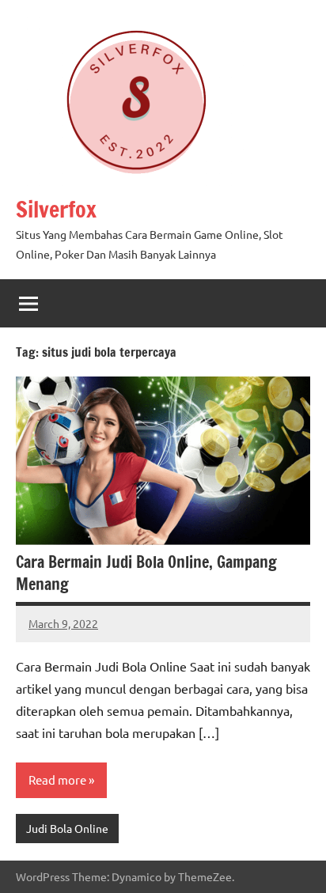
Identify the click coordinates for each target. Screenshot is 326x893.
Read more (57, 779)
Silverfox (56, 209)
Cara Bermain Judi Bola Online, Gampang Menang (146, 573)
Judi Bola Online (67, 828)
